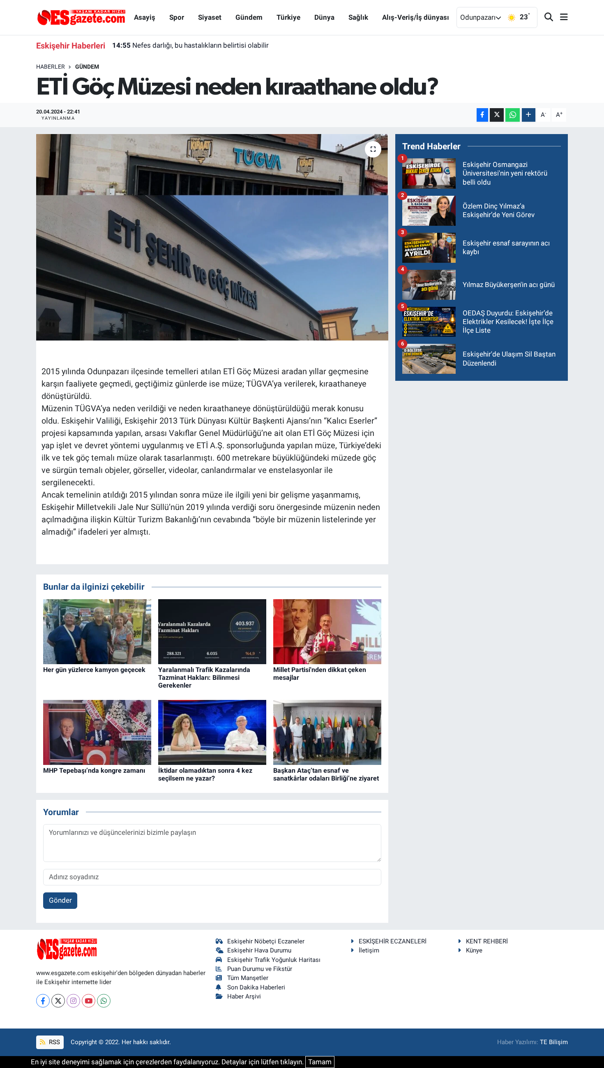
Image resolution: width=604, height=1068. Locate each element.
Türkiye (288, 17)
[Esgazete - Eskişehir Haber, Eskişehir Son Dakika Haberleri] (81, 16)
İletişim (369, 950)
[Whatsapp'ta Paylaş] (512, 115)
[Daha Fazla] (528, 115)
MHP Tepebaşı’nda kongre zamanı (94, 770)
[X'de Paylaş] (497, 115)
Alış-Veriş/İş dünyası (415, 17)
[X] (58, 1001)
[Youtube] (88, 1001)
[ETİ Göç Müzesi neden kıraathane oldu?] (212, 237)
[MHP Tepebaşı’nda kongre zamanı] (97, 731)
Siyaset (209, 17)
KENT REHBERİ (487, 941)
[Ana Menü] (560, 17)
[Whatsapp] (104, 1001)
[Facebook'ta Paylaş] (482, 115)
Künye (474, 950)
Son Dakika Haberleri (256, 987)
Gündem (249, 17)
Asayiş (144, 17)
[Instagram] (73, 1001)
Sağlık (358, 17)
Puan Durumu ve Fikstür (259, 969)
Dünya (324, 17)
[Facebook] (43, 1001)
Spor (176, 17)
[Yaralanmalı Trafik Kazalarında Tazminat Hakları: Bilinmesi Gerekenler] (212, 631)
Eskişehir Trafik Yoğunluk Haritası (273, 960)
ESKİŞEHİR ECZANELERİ (392, 941)
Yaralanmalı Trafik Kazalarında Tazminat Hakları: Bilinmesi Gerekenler (204, 677)
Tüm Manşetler (247, 978)
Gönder (60, 900)
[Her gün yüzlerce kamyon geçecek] (97, 631)
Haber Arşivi (244, 996)
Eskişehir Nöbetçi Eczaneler (265, 941)
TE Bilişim (554, 1042)
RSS (53, 1042)
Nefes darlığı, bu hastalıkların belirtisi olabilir (190, 45)
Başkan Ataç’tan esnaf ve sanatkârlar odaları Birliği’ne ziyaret (326, 774)
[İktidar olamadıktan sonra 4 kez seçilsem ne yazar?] (212, 731)
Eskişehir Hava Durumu (259, 950)
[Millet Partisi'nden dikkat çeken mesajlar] (327, 631)
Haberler (50, 66)
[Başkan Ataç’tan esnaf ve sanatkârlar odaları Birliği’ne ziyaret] (327, 731)
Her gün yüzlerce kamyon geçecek (94, 670)
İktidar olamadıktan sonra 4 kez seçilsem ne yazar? (205, 774)
